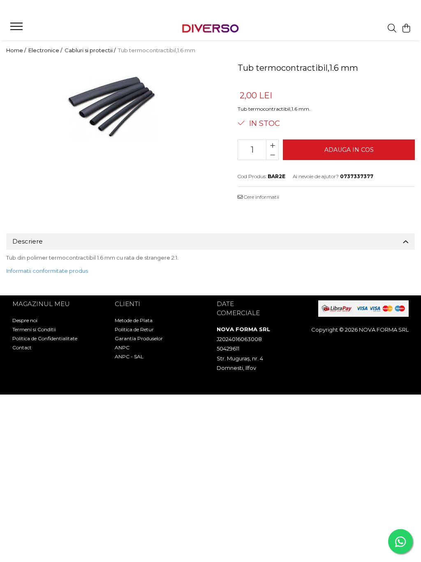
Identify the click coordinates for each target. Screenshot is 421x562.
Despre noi (24, 320)
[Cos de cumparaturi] (406, 28)
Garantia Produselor (139, 338)
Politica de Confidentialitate (44, 338)
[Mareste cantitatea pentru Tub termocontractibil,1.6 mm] (272, 144)
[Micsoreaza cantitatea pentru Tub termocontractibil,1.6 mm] (272, 154)
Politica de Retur (134, 329)
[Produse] (17, 29)
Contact (22, 347)
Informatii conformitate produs (47, 270)
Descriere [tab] (27, 241)
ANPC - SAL (129, 356)
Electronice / (45, 50)
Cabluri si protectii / (91, 50)
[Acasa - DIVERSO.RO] (210, 28)
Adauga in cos (349, 149)
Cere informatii (261, 197)
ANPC (122, 347)
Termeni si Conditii (34, 329)
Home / (16, 50)
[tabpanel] (111, 106)
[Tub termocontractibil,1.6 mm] (111, 106)
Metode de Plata (134, 320)
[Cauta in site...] (392, 28)
